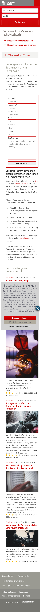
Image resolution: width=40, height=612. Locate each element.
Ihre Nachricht (13, 138)
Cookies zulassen (20, 318)
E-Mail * (11, 131)
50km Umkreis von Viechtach (19, 55)
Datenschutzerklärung (11, 596)
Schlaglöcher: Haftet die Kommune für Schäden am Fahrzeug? (18, 406)
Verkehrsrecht (25, 238)
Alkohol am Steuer (21, 184)
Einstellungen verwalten (20, 322)
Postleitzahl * (13, 111)
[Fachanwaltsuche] (9, 4)
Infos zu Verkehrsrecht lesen (20, 40)
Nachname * (12, 105)
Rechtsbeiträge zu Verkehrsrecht (21, 45)
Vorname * (12, 98)
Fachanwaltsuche (9, 592)
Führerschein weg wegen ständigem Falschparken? (18, 281)
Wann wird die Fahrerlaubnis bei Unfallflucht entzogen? (21, 526)
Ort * (10, 118)
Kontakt (26, 596)
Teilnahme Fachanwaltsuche (13, 581)
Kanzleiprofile (23, 576)
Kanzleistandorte (8, 576)
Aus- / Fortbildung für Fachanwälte (16, 585)
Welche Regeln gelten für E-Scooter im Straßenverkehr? (19, 466)
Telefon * (11, 125)
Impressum (23, 592)
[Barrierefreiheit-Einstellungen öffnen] (37, 308)
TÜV (36, 181)
